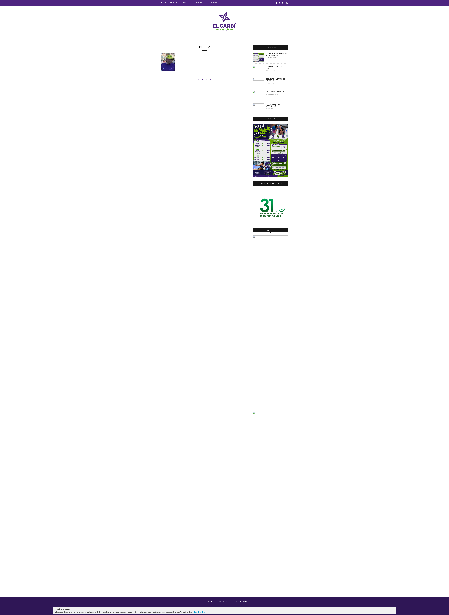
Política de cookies (199, 612)
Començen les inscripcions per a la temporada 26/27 (276, 54)
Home (163, 3)
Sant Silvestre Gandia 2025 (275, 92)
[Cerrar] (394, 610)
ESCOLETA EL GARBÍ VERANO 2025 (273, 105)
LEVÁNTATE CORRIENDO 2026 (275, 67)
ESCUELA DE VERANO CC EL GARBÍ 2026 (276, 80)
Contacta (214, 3)
